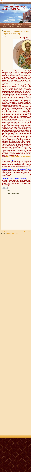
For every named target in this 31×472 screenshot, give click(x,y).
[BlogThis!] (4, 188)
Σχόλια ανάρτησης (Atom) (12, 233)
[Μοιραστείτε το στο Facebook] (7, 188)
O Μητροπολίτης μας (17, 24)
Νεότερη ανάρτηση (5, 231)
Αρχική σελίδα (5, 24)
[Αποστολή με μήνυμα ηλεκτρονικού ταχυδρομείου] (2, 188)
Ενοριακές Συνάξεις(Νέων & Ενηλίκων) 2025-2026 (14, 26)
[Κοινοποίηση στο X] (6, 188)
